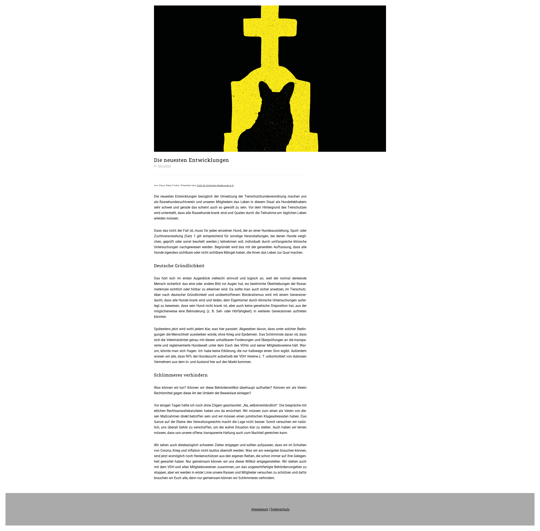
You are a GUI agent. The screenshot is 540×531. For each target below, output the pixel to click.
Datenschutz (280, 509)
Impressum (259, 509)
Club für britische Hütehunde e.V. (215, 185)
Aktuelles (164, 166)
